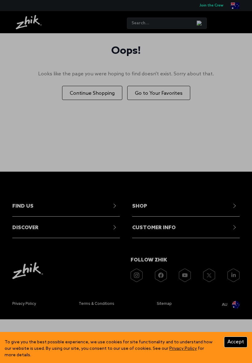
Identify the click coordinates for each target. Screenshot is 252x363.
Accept (235, 342)
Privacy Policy (183, 348)
